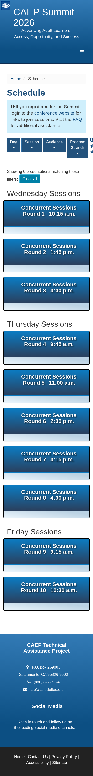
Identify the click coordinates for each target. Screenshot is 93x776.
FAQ (77, 119)
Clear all (29, 179)
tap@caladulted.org (47, 689)
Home (15, 78)
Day (13, 142)
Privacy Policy (64, 756)
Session (32, 142)
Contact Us (38, 756)
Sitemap (59, 762)
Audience (54, 142)
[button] (27, 740)
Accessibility (37, 762)
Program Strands (77, 145)
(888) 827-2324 (47, 682)
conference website (54, 113)
